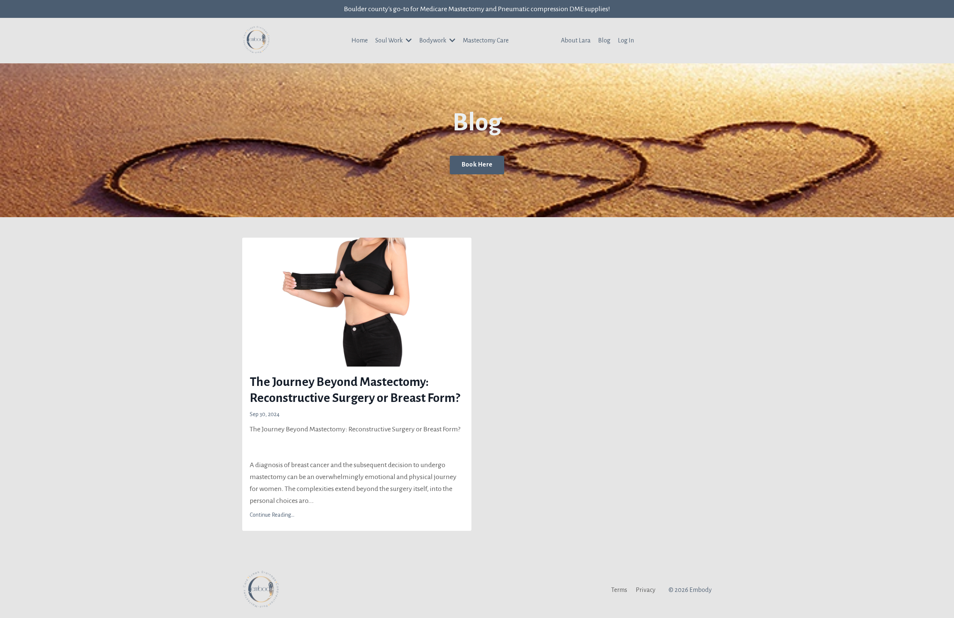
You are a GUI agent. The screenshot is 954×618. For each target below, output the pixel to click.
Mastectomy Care (486, 40)
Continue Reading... (272, 515)
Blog (604, 40)
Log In (626, 40)
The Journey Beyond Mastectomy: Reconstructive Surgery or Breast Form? (355, 390)
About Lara (576, 40)
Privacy (646, 590)
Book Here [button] (477, 164)
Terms (619, 590)
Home (359, 40)
